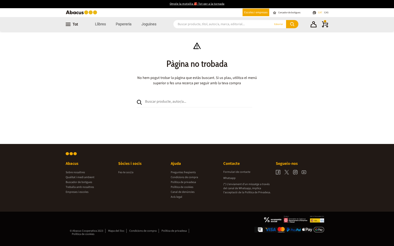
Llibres (100, 24)
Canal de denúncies (183, 192)
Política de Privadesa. (258, 192)
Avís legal (176, 197)
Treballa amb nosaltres (80, 187)
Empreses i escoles (77, 192)
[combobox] (217, 24)
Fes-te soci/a (125, 172)
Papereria (124, 24)
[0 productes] (325, 26)
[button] (313, 25)
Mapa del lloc (116, 231)
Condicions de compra (184, 177)
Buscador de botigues (79, 182)
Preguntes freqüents (183, 172)
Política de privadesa (183, 182)
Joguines (148, 24)
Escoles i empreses (256, 12)
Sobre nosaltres (75, 172)
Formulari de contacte (236, 172)
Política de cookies (182, 187)
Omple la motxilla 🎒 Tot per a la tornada (197, 4)
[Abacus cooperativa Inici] (82, 14)
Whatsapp (229, 178)
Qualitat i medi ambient (80, 177)
